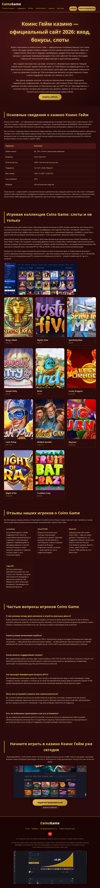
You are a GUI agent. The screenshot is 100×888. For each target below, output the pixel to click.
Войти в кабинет (50, 807)
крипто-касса (41, 8)
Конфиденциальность (48, 829)
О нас (27, 829)
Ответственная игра (67, 829)
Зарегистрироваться (50, 802)
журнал (51, 8)
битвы (30, 8)
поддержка (21, 8)
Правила (35, 829)
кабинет (73, 8)
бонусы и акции (8, 8)
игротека (60, 8)
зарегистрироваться (87, 8)
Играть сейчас (50, 96)
